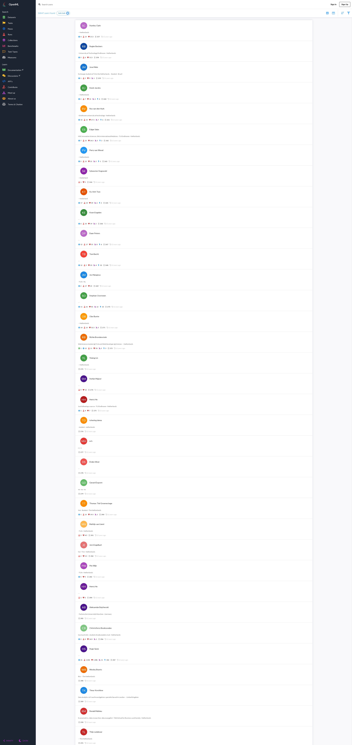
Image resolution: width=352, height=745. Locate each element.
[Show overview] (327, 13)
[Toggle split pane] (333, 13)
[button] (63, 13)
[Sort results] (342, 13)
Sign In (333, 4)
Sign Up (344, 4)
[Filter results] (348, 13)
